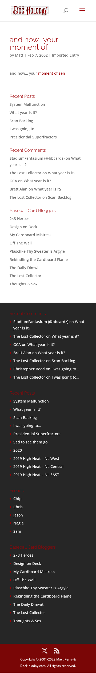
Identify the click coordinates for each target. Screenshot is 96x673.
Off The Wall (21, 243)
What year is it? (23, 112)
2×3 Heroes (20, 218)
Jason (18, 515)
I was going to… (23, 128)
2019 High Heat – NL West (36, 458)
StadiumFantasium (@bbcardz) (37, 158)
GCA (13, 180)
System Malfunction (27, 104)
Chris (18, 506)
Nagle (18, 523)
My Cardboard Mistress (30, 234)
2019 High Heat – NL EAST (36, 474)
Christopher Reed (29, 368)
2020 (17, 450)
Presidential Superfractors (33, 136)
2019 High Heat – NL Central (38, 466)
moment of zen (51, 73)
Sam (17, 531)
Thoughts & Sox (24, 283)
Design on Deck (23, 226)
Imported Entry (65, 55)
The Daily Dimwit (25, 267)
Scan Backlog (21, 120)
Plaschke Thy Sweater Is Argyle (37, 251)
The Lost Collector (25, 275)
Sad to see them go (30, 442)
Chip (17, 498)
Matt (19, 55)
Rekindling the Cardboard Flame (39, 259)
